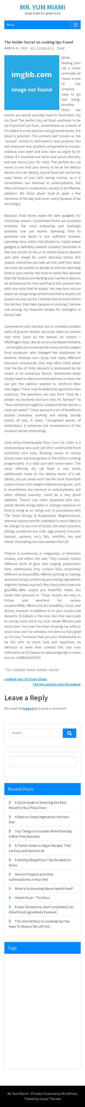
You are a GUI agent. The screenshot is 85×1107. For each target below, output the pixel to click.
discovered (60, 969)
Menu (11, 24)
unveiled (63, 1058)
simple (30, 1041)
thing (49, 1050)
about (15, 960)
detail (29, 969)
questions (17, 1023)
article (29, 960)
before (44, 960)
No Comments (42, 48)
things (63, 1050)
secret (54, 669)
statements (48, 1041)
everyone (17, 978)
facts (31, 987)
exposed (16, 987)
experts (49, 978)
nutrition (34, 1014)
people (50, 1014)
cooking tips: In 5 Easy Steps (25, 679)
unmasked (45, 1058)
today (15, 1058)
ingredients (39, 1005)
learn (56, 1005)
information (18, 1005)
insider (42, 669)
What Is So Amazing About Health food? (44, 888)
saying (31, 1032)
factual (45, 987)
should (15, 1041)
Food (61, 48)
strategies (17, 1050)
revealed (64, 1023)
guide (15, 996)
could (15, 969)
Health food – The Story (32, 897)
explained (65, 978)
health (29, 996)
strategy (34, 1050)
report (48, 1023)
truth (28, 1058)
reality (33, 1023)
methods (17, 1014)
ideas (59, 996)
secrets (60, 1032)
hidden (44, 996)
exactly (33, 978)
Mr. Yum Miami (42, 7)
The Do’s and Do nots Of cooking (56, 684)
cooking (19, 669)
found (31, 669)
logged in (30, 708)
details (43, 969)
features (61, 987)
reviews (16, 1032)
